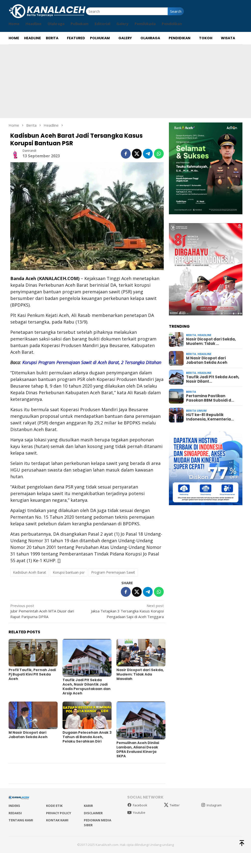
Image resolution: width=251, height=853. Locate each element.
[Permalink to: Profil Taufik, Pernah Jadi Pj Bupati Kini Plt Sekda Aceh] (33, 652)
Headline (204, 335)
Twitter (175, 805)
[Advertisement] (125, 81)
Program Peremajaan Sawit (113, 572)
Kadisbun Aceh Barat (29, 572)
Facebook (140, 805)
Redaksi (15, 813)
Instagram (214, 805)
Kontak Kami (57, 820)
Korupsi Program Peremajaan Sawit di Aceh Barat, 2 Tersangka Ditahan (91, 362)
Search (175, 11)
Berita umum (196, 410)
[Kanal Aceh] (47, 10)
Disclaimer (93, 813)
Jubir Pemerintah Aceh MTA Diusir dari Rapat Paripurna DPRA (42, 611)
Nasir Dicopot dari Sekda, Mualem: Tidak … (211, 341)
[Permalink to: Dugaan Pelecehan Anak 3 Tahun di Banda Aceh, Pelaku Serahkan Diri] (87, 715)
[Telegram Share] (148, 154)
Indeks (14, 805)
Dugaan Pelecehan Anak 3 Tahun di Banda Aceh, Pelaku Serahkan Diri (87, 737)
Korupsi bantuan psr (69, 572)
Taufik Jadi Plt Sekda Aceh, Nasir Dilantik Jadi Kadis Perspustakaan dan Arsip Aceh (87, 686)
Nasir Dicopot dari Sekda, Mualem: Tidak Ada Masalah (140, 674)
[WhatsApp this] (159, 154)
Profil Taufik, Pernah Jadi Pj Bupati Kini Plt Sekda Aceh (32, 674)
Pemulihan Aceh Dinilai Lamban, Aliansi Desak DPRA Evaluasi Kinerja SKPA (137, 749)
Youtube (139, 812)
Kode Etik (54, 805)
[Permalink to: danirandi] (15, 153)
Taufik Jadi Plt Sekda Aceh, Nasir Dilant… (212, 379)
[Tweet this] (137, 154)
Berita (191, 335)
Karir (88, 805)
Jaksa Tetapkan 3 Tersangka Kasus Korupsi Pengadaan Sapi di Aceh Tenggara (127, 611)
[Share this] (126, 154)
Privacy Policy (58, 813)
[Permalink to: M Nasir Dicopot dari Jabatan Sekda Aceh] (33, 715)
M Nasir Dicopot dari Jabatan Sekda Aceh (28, 734)
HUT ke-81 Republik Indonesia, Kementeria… (210, 417)
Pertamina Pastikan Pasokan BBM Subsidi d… (210, 398)
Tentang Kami (21, 820)
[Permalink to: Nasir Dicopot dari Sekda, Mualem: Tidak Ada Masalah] (140, 652)
